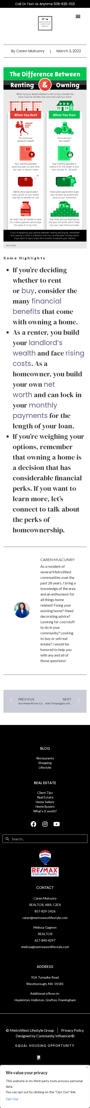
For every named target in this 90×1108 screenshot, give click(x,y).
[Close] (87, 1067)
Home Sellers (45, 802)
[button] (78, 16)
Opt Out (12, 1099)
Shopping (45, 763)
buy (27, 291)
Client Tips (45, 793)
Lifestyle (45, 767)
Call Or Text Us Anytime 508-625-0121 (45, 4)
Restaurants (45, 758)
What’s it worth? (45, 811)
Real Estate (45, 783)
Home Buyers (45, 806)
